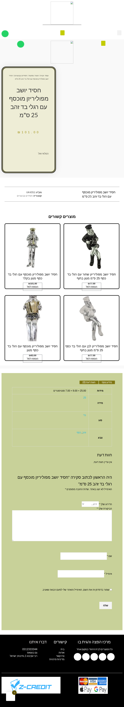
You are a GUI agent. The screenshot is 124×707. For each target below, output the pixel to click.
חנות (37, 76)
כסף (79, 432)
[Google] (77, 657)
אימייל (108, 574)
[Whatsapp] (111, 657)
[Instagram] (94, 657)
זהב (84, 432)
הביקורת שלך (104, 508)
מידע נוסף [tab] (107, 382)
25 (84, 397)
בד (84, 415)
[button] (119, 32)
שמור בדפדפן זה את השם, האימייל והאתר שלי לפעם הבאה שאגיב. (75, 589)
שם (109, 556)
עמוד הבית (44, 76)
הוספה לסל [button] (91, 286)
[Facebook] (102, 657)
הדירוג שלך (105, 504)
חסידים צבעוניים (20, 76)
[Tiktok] (86, 657)
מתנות (31, 76)
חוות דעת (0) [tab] (89, 382)
